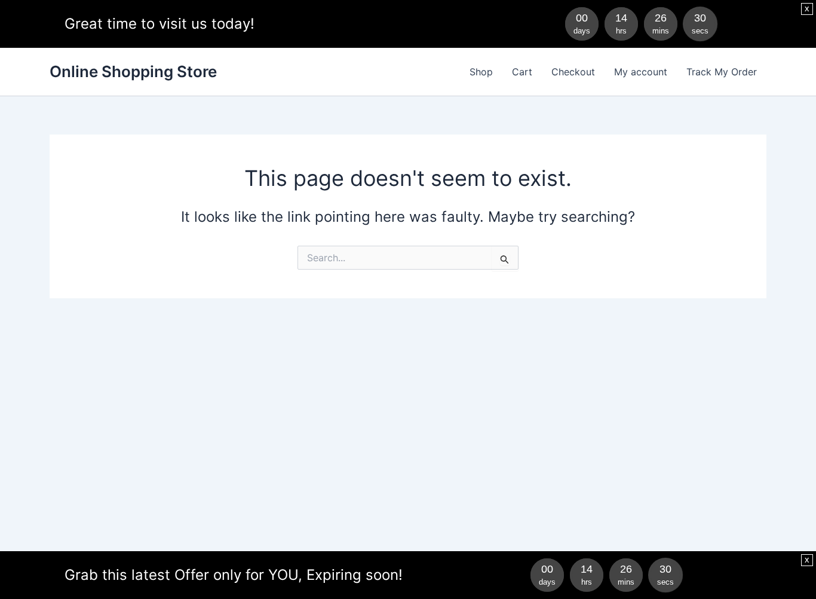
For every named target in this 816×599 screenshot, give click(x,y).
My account (640, 72)
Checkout (573, 72)
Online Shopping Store (133, 71)
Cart (522, 72)
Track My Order (721, 72)
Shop (481, 72)
